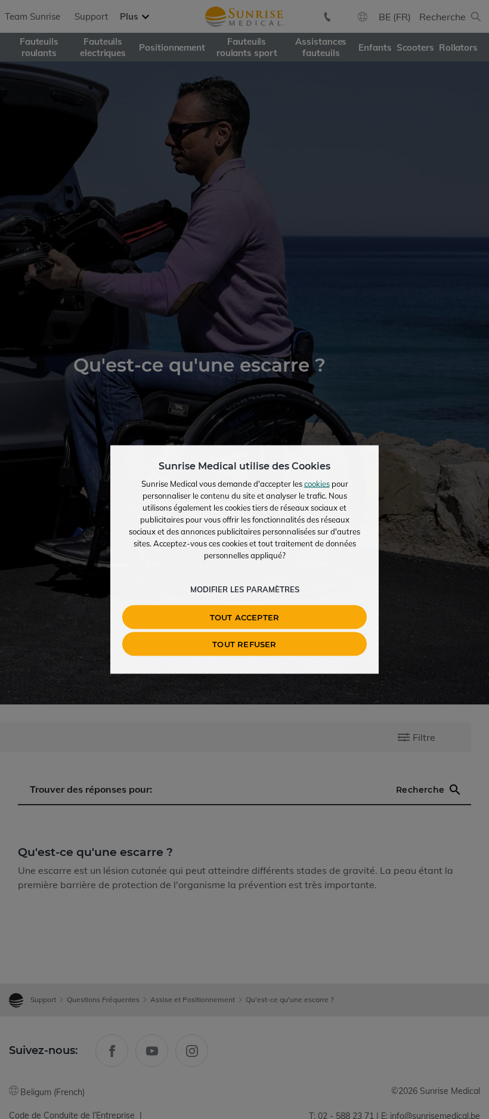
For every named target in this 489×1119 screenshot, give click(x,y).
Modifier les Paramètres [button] (244, 589)
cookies (317, 484)
